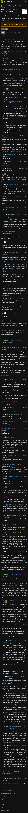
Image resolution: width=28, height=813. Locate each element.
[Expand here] (24, 11)
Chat (3, 35)
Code (2, 807)
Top (6, 32)
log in (10, 24)
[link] (5, 15)
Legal (2, 799)
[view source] (18, 15)
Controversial (12, 32)
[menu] (26, 1)
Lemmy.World (8, 1)
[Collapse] (2, 39)
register (15, 24)
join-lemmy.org (5, 810)
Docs (2, 804)
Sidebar (4, 29)
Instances (3, 801)
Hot (3, 32)
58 (2, 15)
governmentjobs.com (8, 111)
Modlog (3, 796)
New (19, 32)
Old (23, 32)
